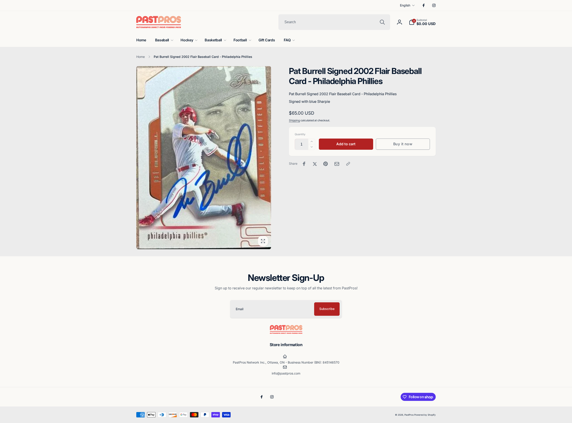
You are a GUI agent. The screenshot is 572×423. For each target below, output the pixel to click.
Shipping (294, 120)
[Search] (382, 22)
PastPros (409, 414)
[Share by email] (337, 164)
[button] (422, 22)
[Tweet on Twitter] (315, 164)
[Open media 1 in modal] (203, 157)
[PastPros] (286, 332)
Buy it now (402, 144)
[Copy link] (348, 164)
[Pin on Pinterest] (325, 164)
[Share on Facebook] (304, 164)
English (405, 5)
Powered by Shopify (425, 414)
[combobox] (334, 22)
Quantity (300, 134)
